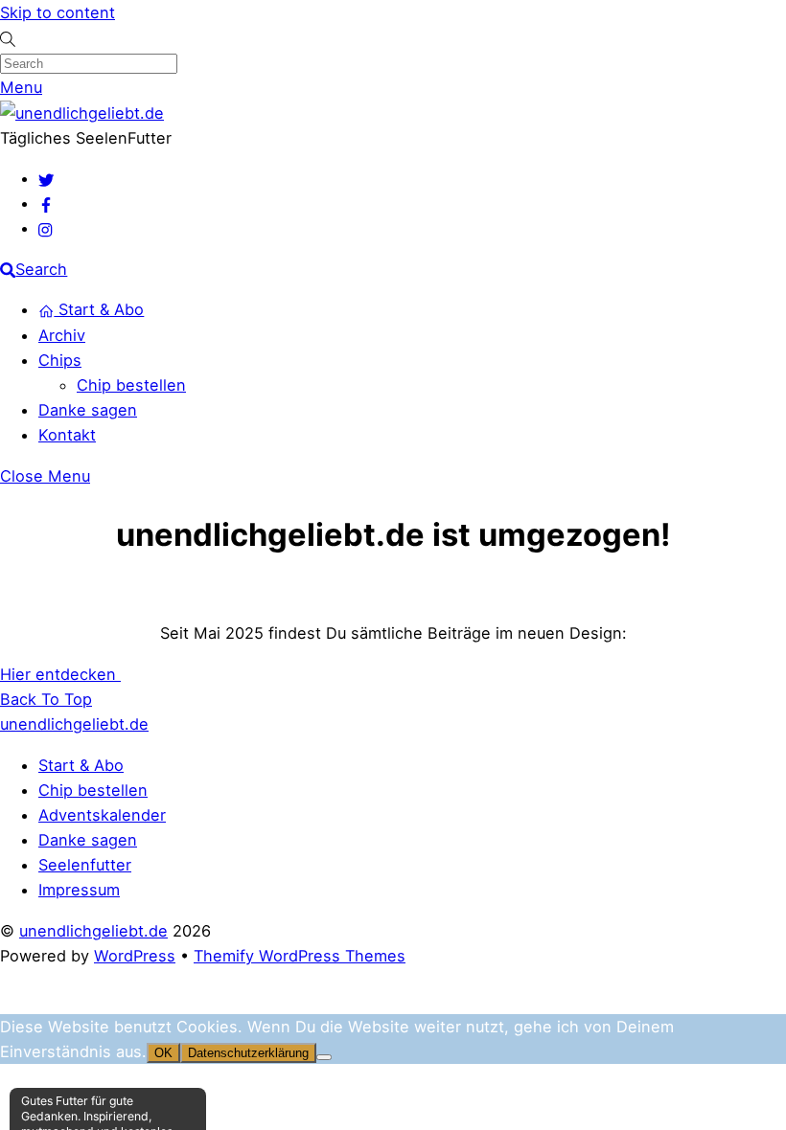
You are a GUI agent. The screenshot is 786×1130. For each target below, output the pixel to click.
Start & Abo (99, 309)
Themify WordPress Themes (299, 955)
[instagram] (46, 227)
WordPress (134, 955)
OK (163, 1053)
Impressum (79, 889)
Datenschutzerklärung (248, 1053)
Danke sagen (87, 409)
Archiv (61, 335)
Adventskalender (102, 815)
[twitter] (46, 178)
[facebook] (46, 203)
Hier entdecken (60, 674)
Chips (59, 360)
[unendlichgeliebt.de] (82, 113)
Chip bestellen (131, 385)
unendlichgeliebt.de (93, 930)
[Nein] (324, 1057)
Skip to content (57, 12)
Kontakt (67, 434)
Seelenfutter (84, 864)
